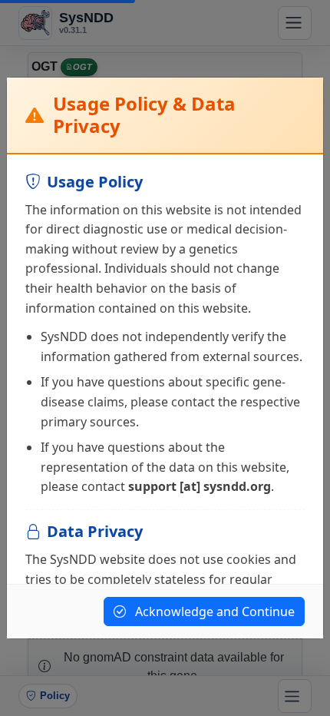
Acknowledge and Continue (213, 611)
